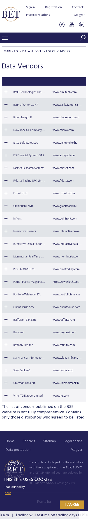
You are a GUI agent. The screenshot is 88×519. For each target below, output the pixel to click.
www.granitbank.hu (64, 206)
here (8, 493)
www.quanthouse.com (66, 307)
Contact (29, 441)
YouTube (71, 24)
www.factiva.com (63, 130)
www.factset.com (63, 168)
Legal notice (73, 441)
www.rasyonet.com (64, 332)
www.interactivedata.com (68, 244)
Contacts (78, 7)
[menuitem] (10, 441)
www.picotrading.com (66, 269)
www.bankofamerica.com (68, 104)
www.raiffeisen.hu (64, 319)
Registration (53, 7)
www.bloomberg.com (66, 117)
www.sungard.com (64, 155)
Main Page (11, 51)
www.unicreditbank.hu (66, 383)
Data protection (18, 450)
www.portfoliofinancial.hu (68, 294)
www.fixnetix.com (64, 193)
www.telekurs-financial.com (70, 357)
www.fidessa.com (63, 180)
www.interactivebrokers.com (70, 231)
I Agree (72, 504)
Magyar (79, 15)
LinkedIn (81, 24)
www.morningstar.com (66, 256)
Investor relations (38, 15)
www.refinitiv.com (64, 345)
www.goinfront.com (65, 218)
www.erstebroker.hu (65, 142)
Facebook (61, 24)
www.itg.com (61, 395)
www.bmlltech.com (65, 92)
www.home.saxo (63, 370)
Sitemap (49, 441)
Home (10, 441)
